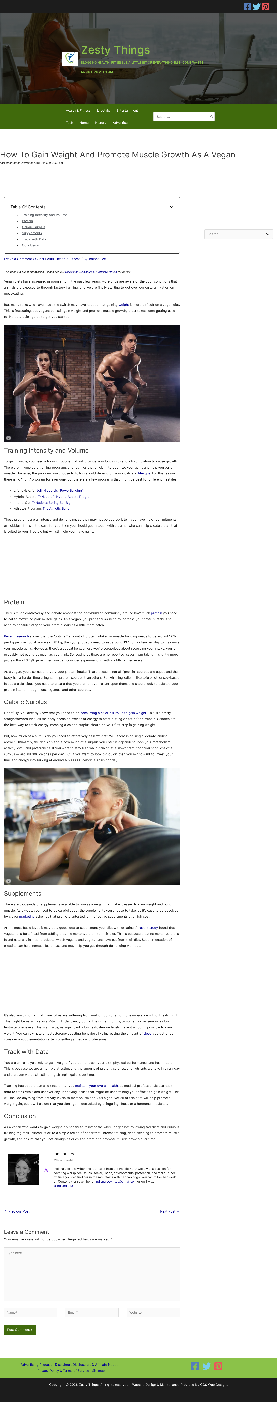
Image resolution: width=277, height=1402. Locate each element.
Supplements (32, 233)
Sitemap (98, 1371)
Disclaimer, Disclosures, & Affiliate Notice (91, 271)
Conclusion (30, 245)
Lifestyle (103, 110)
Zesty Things (115, 49)
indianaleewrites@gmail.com (115, 1181)
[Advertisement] (92, 568)
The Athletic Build (56, 508)
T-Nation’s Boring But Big (51, 503)
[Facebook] (248, 7)
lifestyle (144, 473)
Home (84, 123)
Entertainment (127, 110)
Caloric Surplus (33, 227)
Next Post (169, 1211)
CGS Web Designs (214, 1385)
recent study (148, 928)
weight (124, 305)
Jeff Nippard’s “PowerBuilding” (59, 490)
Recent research (16, 636)
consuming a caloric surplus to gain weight (113, 713)
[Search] (211, 116)
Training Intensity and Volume (44, 215)
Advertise (120, 123)
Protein (27, 221)
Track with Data (34, 239)
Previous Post (17, 1211)
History (100, 123)
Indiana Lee (65, 1153)
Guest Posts (44, 259)
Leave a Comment (18, 259)
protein (156, 613)
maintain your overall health (96, 1086)
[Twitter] (257, 7)
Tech (69, 123)
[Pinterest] (266, 7)
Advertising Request (36, 1364)
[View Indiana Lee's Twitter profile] (46, 1169)
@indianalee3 (63, 1186)
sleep (148, 1033)
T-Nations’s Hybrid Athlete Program (65, 496)
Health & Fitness (78, 110)
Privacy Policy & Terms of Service (63, 1371)
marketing (27, 916)
